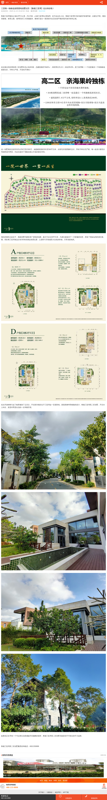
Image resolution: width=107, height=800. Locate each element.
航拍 (50, 780)
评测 (55, 780)
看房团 (65, 780)
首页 (7, 2)
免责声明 (58, 792)
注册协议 (49, 792)
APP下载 (66, 792)
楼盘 (45, 780)
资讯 (59, 780)
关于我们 (41, 792)
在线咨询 (68, 798)
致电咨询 (94, 798)
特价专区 (15, 2)
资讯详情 (24, 2)
